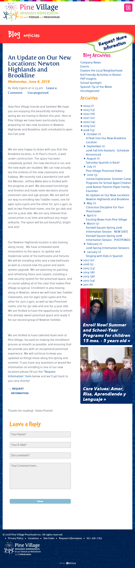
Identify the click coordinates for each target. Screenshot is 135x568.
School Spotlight (91, 82)
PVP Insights (88, 78)
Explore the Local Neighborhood (101, 70)
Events (84, 66)
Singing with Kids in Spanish (104, 256)
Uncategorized (89, 91)
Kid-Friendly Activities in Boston (100, 74)
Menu (128, 8)
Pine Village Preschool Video (104, 171)
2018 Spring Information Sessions (107, 248)
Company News (90, 62)
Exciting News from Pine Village (106, 219)
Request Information (70, 538)
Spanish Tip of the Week (96, 87)
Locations (33, 538)
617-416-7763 (94, 538)
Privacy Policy (15, 538)
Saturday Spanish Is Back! (103, 162)
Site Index (48, 538)
